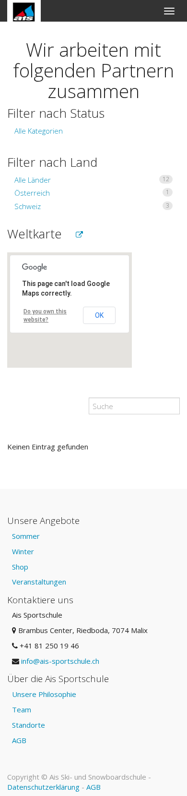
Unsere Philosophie (44, 694)
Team (21, 709)
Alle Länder (91, 180)
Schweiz (91, 206)
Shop (20, 567)
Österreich (91, 193)
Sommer (26, 536)
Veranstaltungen (39, 581)
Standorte (28, 725)
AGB (19, 740)
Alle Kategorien (38, 131)
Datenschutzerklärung (43, 787)
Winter (23, 551)
